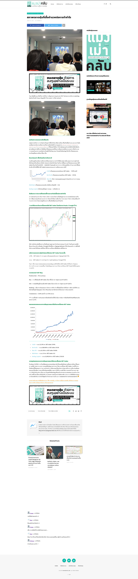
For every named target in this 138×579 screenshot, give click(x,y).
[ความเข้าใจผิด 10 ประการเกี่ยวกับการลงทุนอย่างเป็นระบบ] (73, 450)
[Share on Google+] (78, 411)
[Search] (109, 4)
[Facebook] (64, 560)
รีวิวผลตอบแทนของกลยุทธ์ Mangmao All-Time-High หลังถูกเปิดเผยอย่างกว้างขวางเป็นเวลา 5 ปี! (34, 461)
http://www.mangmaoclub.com (47, 430)
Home (56, 566)
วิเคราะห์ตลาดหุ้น (41, 411)
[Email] (19, 86)
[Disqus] (54, 491)
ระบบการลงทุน (31, 411)
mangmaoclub (66, 570)
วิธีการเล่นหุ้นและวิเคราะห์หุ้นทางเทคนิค (35, 13)
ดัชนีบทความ (63, 566)
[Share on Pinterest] (81, 411)
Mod (40, 422)
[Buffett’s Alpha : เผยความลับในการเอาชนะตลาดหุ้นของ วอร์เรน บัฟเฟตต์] (54, 452)
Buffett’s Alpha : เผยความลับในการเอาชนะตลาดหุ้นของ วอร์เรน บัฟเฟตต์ (53, 464)
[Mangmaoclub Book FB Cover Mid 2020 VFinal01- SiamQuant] (54, 92)
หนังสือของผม (72, 566)
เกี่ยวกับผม (80, 566)
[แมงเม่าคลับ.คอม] (37, 4)
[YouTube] (74, 560)
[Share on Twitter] (19, 82)
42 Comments (38, 20)
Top (69, 574)
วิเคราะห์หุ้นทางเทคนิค (53, 411)
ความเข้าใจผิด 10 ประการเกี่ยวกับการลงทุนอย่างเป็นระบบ (74, 458)
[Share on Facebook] (19, 78)
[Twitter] (69, 560)
